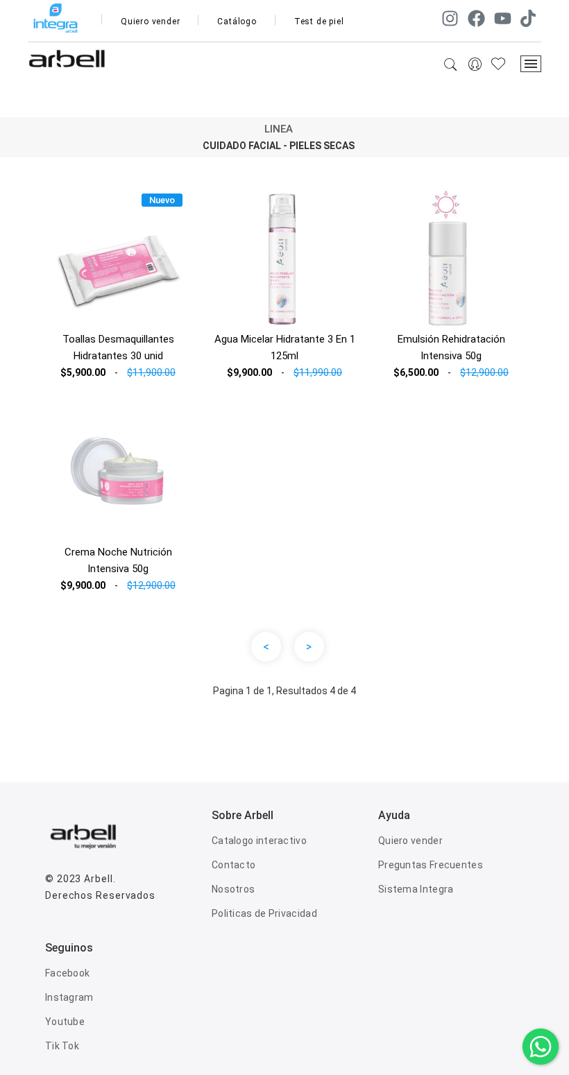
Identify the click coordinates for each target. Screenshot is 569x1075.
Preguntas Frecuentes (430, 864)
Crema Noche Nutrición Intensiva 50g (118, 560)
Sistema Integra (416, 889)
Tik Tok (62, 1045)
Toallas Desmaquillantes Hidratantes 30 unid (118, 347)
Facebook (67, 973)
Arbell (98, 878)
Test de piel (319, 21)
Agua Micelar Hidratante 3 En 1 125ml (284, 347)
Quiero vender (150, 21)
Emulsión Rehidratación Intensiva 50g (451, 347)
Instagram (69, 997)
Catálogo (236, 21)
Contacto (233, 864)
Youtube (65, 1021)
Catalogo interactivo (259, 840)
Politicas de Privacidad (264, 913)
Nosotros (233, 889)
